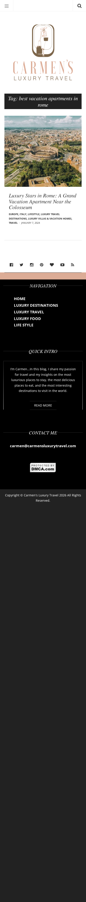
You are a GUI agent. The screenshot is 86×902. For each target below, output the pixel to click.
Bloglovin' (53, 265)
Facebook (12, 265)
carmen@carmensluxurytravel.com (43, 445)
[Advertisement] (43, 701)
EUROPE (13, 214)
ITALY (23, 214)
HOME (20, 298)
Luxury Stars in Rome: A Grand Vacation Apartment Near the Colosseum (42, 201)
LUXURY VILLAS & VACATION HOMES (49, 218)
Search (79, 5)
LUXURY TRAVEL (29, 311)
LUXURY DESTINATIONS (36, 305)
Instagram (33, 265)
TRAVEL (13, 222)
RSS (73, 265)
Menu (6, 5)
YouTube (63, 265)
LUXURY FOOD (27, 318)
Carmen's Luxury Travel (41, 495)
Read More (43, 405)
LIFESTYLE (33, 214)
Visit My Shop (27, 6)
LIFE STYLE (24, 325)
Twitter (23, 265)
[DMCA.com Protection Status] (43, 467)
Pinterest (42, 265)
